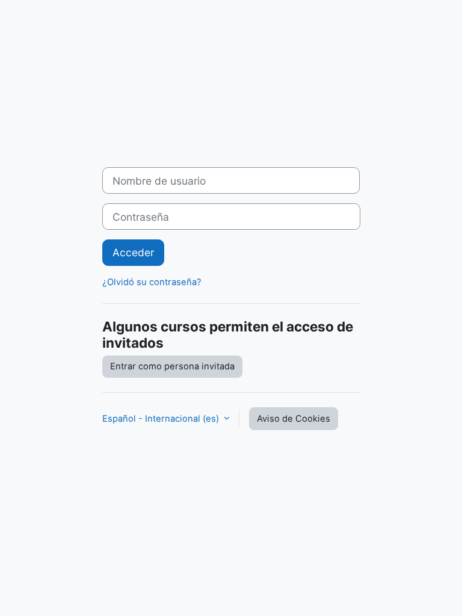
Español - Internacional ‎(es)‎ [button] (161, 418)
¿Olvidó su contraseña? (152, 282)
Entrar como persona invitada (172, 366)
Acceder (133, 252)
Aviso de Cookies (293, 418)
